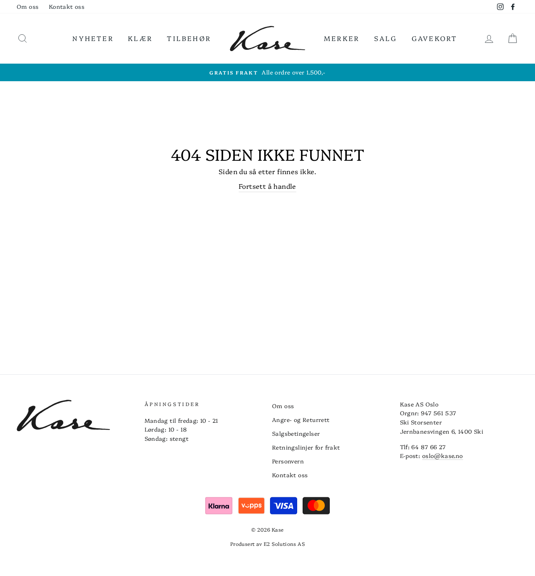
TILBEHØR (189, 38)
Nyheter (92, 38)
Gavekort (435, 38)
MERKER (341, 38)
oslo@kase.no (442, 455)
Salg (385, 38)
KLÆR (140, 38)
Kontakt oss (66, 6)
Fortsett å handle (267, 185)
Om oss (27, 6)
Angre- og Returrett (301, 419)
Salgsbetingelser (296, 433)
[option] (267, 72)
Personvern (288, 461)
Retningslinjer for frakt (306, 447)
